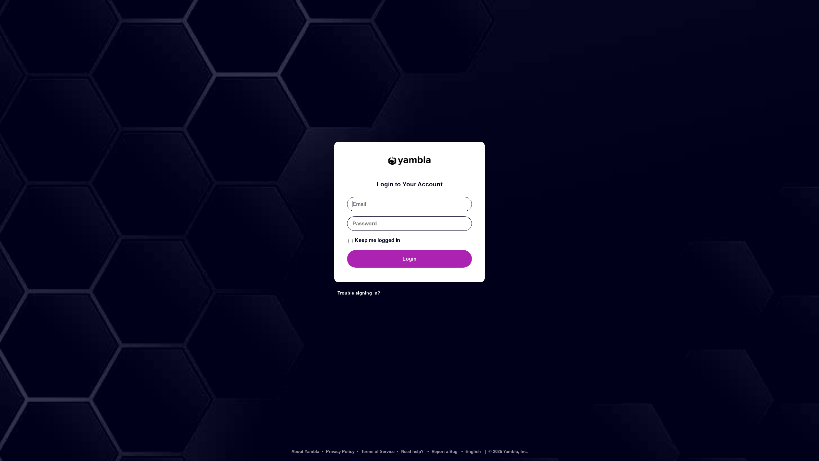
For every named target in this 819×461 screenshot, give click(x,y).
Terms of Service (377, 451)
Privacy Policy (340, 451)
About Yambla (305, 451)
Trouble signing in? (359, 292)
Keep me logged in (377, 240)
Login (409, 259)
